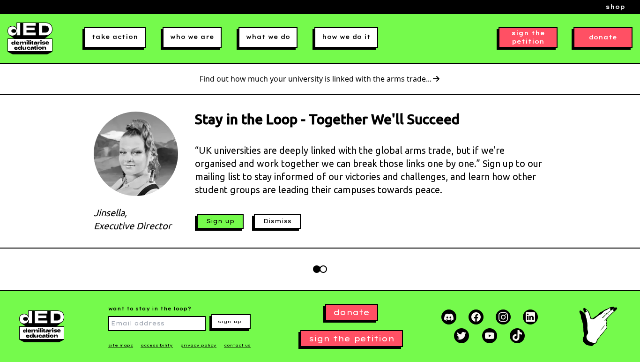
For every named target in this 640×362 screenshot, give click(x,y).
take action (115, 36)
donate (603, 37)
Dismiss (277, 221)
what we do (268, 36)
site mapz (120, 345)
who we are (192, 36)
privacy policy (198, 345)
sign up (229, 321)
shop (615, 6)
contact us (237, 345)
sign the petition (528, 37)
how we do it (346, 36)
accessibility (157, 345)
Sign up (220, 221)
